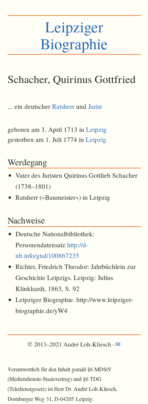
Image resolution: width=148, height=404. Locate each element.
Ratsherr (63, 106)
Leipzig (96, 129)
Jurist (95, 106)
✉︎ (117, 344)
